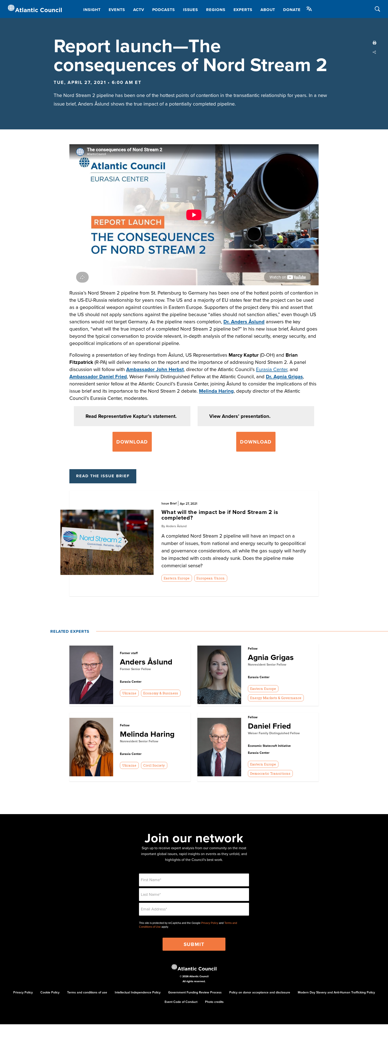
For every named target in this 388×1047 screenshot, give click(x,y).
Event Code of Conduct (181, 1002)
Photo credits (214, 1002)
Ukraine (129, 693)
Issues (190, 10)
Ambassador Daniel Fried (98, 376)
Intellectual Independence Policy (138, 992)
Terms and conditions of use (87, 992)
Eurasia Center (271, 369)
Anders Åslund (146, 661)
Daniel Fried (269, 726)
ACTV (138, 10)
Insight (91, 10)
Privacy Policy (209, 923)
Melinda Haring (216, 390)
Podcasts (163, 10)
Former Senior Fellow (135, 669)
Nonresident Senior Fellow (267, 664)
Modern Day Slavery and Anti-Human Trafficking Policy (336, 992)
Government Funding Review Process (195, 992)
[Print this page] (374, 42)
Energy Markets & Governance (275, 698)
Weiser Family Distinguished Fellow (274, 733)
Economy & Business (160, 693)
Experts (243, 10)
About (267, 10)
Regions (215, 10)
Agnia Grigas (271, 657)
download (256, 441)
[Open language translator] (309, 9)
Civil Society (154, 765)
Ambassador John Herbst (155, 369)
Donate (291, 10)
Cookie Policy (50, 992)
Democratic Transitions (270, 773)
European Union (210, 578)
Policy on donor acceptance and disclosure (259, 992)
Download (132, 441)
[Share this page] (374, 52)
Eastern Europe (177, 578)
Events (117, 10)
